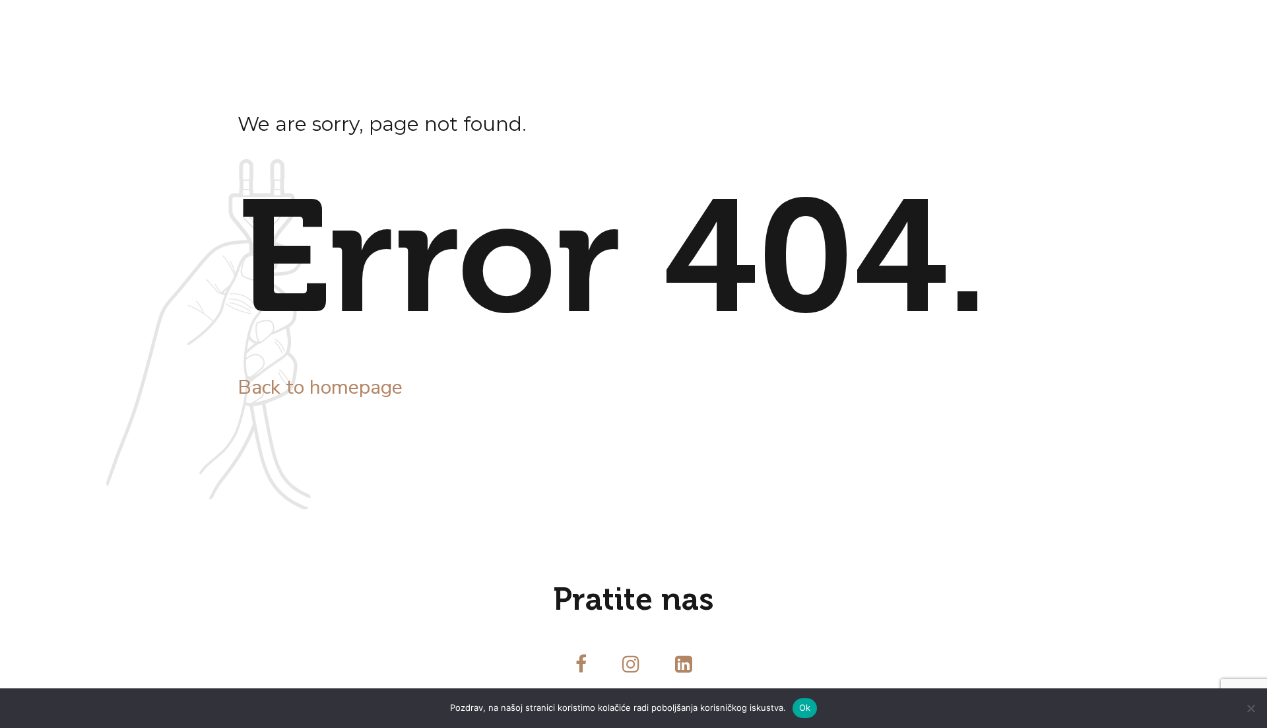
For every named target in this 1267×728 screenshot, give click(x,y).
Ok (805, 707)
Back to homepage (320, 387)
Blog (410, 26)
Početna (174, 26)
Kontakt (538, 26)
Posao (470, 26)
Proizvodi (340, 26)
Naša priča (255, 26)
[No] (1250, 708)
